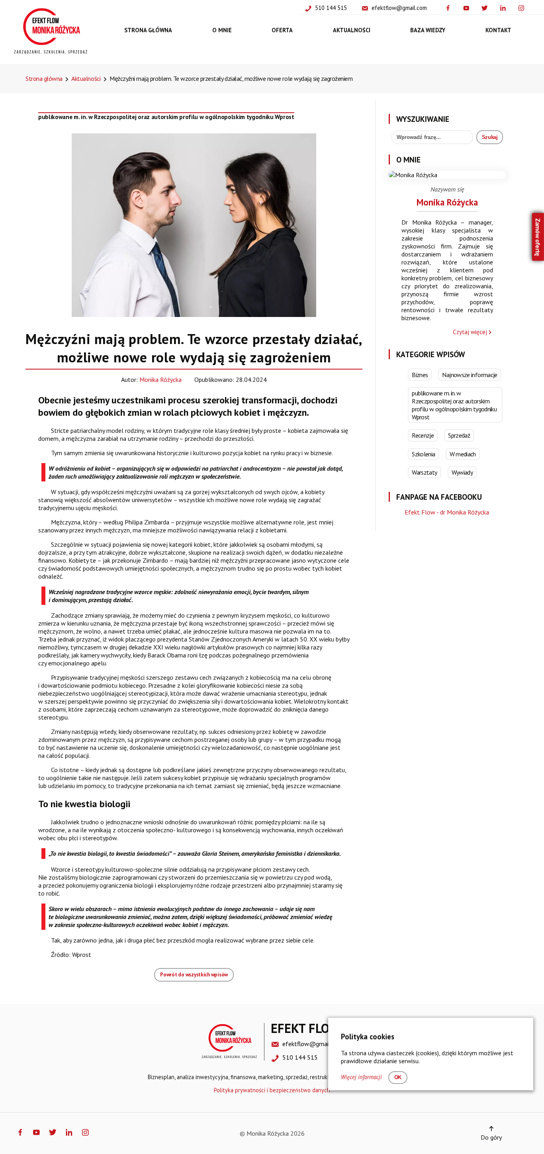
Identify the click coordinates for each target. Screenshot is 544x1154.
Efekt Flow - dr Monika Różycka (447, 512)
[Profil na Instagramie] (523, 7)
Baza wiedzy (427, 29)
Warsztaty (424, 472)
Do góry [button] (491, 1137)
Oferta (282, 29)
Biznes (420, 375)
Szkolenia (423, 454)
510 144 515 (331, 8)
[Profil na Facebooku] (449, 7)
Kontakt (498, 29)
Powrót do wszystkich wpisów (194, 974)
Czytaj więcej (470, 332)
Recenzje (423, 435)
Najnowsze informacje (469, 375)
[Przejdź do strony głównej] (50, 52)
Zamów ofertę (538, 236)
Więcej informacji (361, 1077)
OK (397, 1077)
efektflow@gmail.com (399, 8)
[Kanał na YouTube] (468, 7)
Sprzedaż (459, 435)
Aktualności (351, 29)
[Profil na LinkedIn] (504, 7)
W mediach (463, 454)
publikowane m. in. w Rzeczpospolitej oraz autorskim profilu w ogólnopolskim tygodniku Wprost (166, 117)
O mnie (222, 29)
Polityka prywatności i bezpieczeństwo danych (272, 1090)
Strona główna (148, 29)
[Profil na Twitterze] (486, 7)
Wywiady (462, 472)
